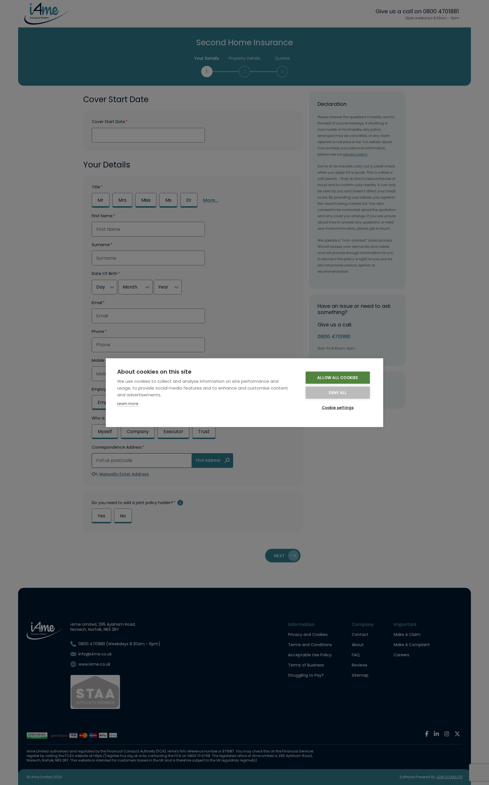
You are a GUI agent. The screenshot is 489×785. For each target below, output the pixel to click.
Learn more (127, 403)
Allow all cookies (337, 377)
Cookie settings (338, 407)
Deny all (338, 392)
